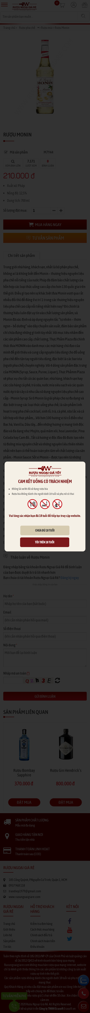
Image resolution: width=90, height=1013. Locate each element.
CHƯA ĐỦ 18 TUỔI (45, 530)
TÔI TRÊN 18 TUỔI (44, 542)
